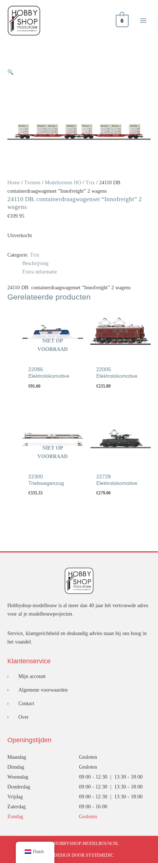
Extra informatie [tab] (39, 272)
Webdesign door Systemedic (79, 855)
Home (13, 182)
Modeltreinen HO (63, 182)
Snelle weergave (52, 356)
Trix (90, 182)
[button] (10, 72)
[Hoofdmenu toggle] (143, 20)
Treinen (32, 182)
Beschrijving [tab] (35, 263)
